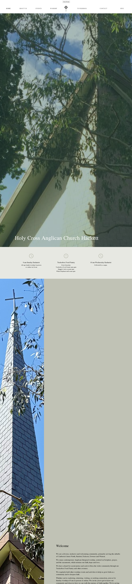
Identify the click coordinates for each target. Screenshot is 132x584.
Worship (53, 8)
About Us (23, 8)
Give (122, 8)
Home (8, 8)
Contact (103, 8)
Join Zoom (66, 2)
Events (39, 8)
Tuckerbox (82, 8)
